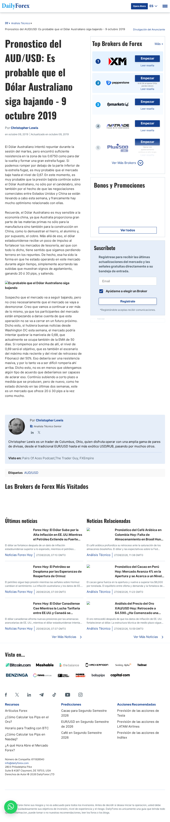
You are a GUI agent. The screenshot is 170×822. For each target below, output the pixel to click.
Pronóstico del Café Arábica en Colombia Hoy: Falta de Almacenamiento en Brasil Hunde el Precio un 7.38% (140, 535)
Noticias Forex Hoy (19, 555)
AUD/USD (31, 473)
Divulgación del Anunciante (149, 29)
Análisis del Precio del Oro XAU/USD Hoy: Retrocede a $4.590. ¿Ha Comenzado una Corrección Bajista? (136, 608)
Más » (159, 44)
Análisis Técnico (20, 23)
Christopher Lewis (49, 420)
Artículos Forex (16, 711)
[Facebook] (6, 695)
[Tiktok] (54, 694)
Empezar (147, 58)
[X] (17, 695)
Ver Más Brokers (124, 163)
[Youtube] (67, 695)
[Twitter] (38, 432)
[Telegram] (41, 695)
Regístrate (127, 301)
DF (6, 23)
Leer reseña (147, 65)
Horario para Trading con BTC (27, 728)
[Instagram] (80, 695)
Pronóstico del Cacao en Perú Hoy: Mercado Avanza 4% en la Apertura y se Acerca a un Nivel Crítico (138, 571)
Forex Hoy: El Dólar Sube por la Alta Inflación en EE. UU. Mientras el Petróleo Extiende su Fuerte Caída (57, 535)
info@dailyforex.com (17, 763)
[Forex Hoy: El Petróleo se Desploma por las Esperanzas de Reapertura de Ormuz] (17, 567)
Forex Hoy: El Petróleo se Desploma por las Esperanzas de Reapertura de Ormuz (57, 571)
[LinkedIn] (32, 432)
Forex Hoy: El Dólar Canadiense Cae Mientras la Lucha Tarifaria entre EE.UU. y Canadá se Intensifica (56, 608)
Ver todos (127, 230)
